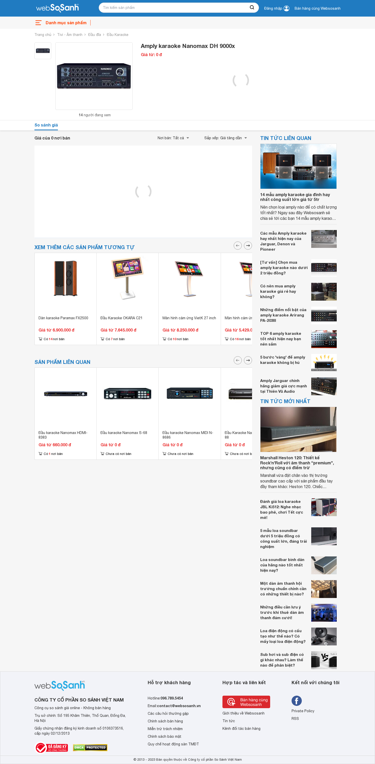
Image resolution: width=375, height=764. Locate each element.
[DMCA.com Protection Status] (90, 747)
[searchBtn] (252, 7)
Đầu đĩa (94, 35)
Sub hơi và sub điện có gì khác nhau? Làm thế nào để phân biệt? (282, 659)
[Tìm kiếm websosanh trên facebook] (297, 701)
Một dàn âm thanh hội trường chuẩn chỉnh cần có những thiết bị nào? (283, 588)
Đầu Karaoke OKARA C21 (122, 318)
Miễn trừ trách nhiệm (165, 729)
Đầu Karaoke (117, 35)
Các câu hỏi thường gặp (168, 713)
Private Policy (303, 711)
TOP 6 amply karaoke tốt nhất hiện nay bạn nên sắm (280, 338)
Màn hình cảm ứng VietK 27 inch (189, 318)
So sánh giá (46, 124)
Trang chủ (42, 35)
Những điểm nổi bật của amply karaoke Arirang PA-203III (283, 315)
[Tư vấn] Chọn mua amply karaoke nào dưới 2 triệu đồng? (284, 267)
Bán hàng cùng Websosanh (318, 8)
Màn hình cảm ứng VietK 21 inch (251, 318)
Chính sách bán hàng (165, 721)
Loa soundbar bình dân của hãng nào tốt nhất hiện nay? (282, 564)
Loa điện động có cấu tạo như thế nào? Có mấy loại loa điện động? (283, 636)
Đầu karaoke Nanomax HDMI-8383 (63, 435)
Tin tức (228, 721)
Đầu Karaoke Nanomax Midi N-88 (250, 435)
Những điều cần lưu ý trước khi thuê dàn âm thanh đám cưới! (282, 612)
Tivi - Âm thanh (69, 35)
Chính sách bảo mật (164, 736)
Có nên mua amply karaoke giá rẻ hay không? (278, 291)
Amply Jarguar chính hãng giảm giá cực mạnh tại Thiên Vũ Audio (283, 385)
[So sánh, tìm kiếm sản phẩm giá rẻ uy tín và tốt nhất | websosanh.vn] (57, 8)
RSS (295, 719)
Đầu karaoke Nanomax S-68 (124, 433)
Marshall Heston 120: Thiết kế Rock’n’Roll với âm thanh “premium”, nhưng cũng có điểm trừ (297, 462)
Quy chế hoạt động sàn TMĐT (173, 744)
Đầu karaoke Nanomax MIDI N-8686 (187, 435)
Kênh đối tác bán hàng (241, 729)
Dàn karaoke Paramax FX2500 (63, 318)
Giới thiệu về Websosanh (243, 713)
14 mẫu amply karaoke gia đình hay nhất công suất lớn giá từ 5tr (295, 197)
